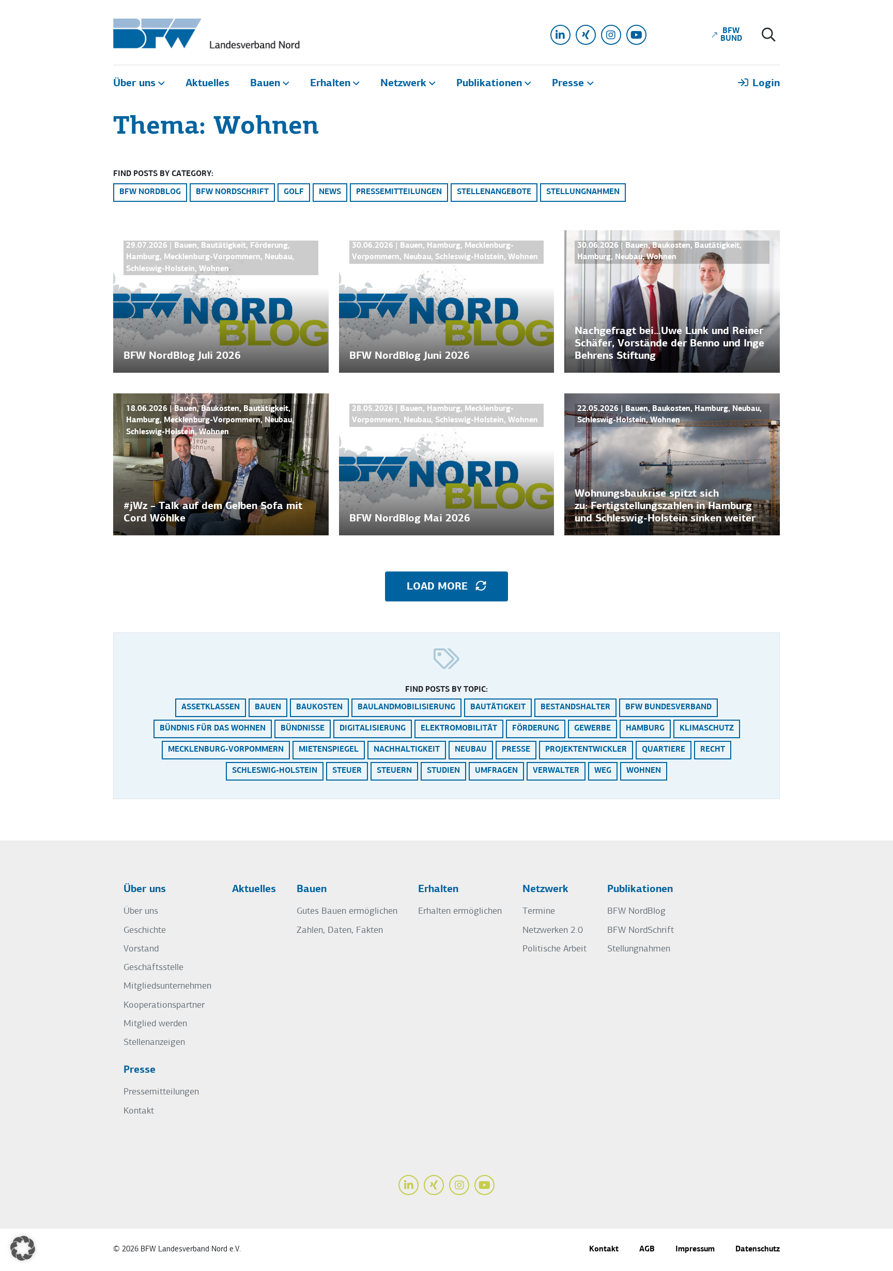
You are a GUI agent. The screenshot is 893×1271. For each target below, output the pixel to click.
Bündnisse (303, 729)
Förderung (535, 729)
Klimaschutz (707, 729)
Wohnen (643, 771)
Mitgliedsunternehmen (167, 986)
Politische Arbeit (554, 949)
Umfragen (496, 771)
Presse (516, 750)
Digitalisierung (373, 729)
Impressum (695, 1249)
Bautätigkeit (498, 707)
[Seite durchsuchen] (769, 36)
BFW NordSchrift (232, 192)
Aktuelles (254, 889)
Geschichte (145, 930)
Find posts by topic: (446, 690)
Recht (712, 750)
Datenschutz (757, 1249)
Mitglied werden (155, 1024)
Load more (439, 587)
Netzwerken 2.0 (552, 930)
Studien (443, 771)
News (330, 192)
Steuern (394, 771)
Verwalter (556, 771)
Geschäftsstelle (153, 967)
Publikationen (640, 889)
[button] (22, 1248)
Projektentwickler (586, 750)
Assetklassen (210, 707)
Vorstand (141, 949)
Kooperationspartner (164, 1005)
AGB (647, 1249)
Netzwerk (545, 889)
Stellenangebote (494, 192)
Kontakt (139, 1111)
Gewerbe (592, 729)
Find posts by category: (163, 174)
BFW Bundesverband (668, 707)
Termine (538, 911)
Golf (294, 192)
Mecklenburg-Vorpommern (226, 750)
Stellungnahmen (583, 192)
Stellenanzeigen (154, 1042)
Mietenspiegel (329, 750)
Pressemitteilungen (399, 192)
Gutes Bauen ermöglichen (347, 911)
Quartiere (663, 750)
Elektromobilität (459, 729)
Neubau (471, 750)
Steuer (347, 771)
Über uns (145, 889)
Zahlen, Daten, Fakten (340, 930)
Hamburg (645, 729)
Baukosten (319, 707)
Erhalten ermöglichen (460, 911)
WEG (602, 771)
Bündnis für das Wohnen (213, 729)
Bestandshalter (575, 707)
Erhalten (438, 889)
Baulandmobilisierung (406, 707)
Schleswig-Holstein (274, 771)
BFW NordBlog (150, 192)
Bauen (268, 707)
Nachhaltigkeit (407, 750)
